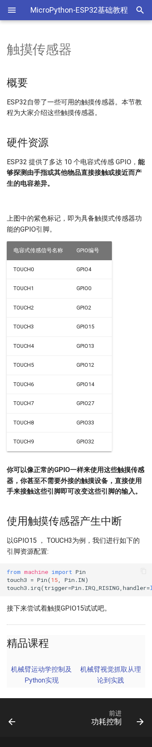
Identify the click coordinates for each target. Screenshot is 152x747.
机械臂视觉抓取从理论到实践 (110, 674)
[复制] (143, 572)
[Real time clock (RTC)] (20, 717)
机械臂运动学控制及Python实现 (41, 674)
